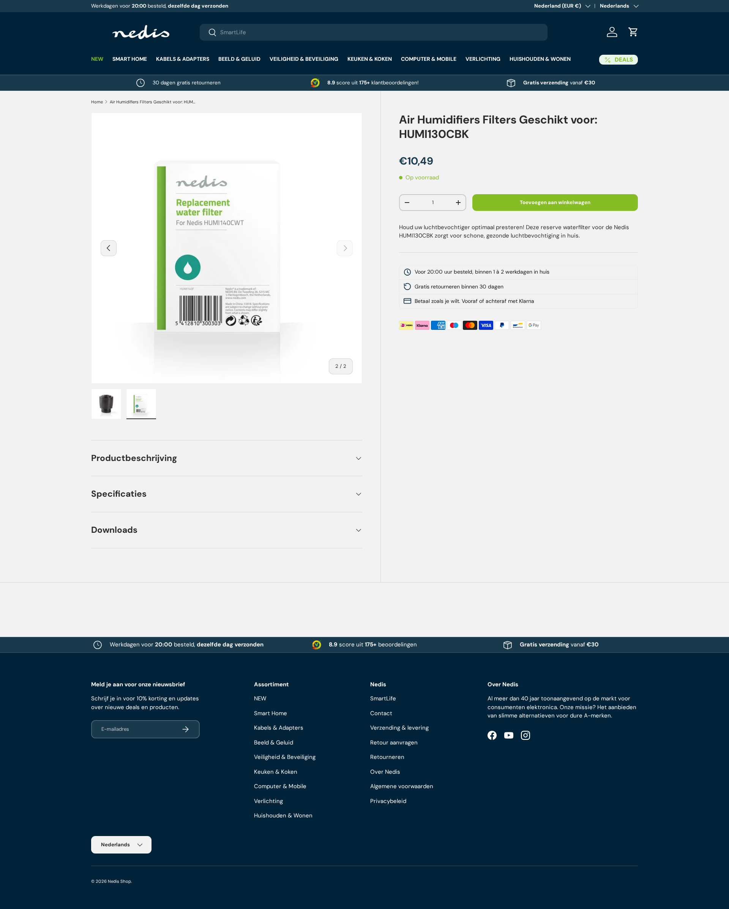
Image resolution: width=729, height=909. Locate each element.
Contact (381, 713)
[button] (633, 32)
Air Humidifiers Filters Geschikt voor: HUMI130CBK (152, 102)
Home (97, 102)
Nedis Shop (119, 881)
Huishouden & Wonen (540, 58)
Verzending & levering (399, 728)
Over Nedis (385, 772)
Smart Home (129, 58)
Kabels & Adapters (182, 58)
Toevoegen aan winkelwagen (555, 202)
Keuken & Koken (369, 58)
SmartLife (383, 698)
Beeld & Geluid (239, 58)
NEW (97, 58)
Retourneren (387, 757)
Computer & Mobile (428, 58)
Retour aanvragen (394, 742)
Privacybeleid (388, 801)
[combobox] (374, 32)
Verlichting (482, 58)
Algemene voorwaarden (401, 786)
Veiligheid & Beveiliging (304, 58)
